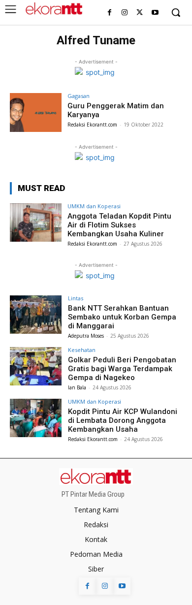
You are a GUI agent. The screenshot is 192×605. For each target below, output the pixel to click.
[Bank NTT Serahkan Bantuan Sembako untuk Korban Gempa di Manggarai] (36, 314)
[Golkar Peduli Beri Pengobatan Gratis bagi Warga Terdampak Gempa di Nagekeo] (36, 366)
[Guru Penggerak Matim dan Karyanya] (36, 112)
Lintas (75, 298)
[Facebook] (109, 13)
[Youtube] (154, 13)
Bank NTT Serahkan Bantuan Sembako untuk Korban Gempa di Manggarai (122, 317)
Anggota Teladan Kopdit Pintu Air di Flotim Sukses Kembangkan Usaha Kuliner (119, 225)
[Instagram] (124, 13)
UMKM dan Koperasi (94, 206)
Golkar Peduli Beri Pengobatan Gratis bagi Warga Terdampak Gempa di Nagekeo (122, 368)
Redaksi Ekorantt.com (92, 124)
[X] (139, 13)
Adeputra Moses (86, 335)
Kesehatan (82, 349)
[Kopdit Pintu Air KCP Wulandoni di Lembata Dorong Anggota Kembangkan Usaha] (36, 418)
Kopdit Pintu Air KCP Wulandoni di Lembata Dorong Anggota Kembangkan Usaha (122, 420)
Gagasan (78, 95)
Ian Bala (77, 387)
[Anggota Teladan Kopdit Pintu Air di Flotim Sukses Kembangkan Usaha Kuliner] (36, 222)
